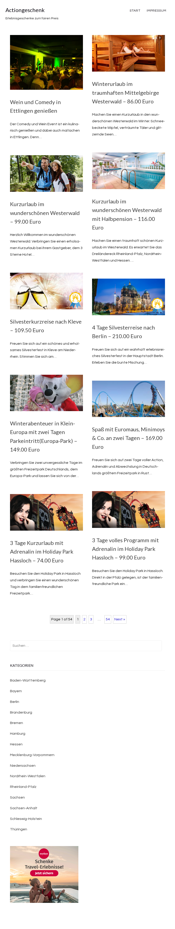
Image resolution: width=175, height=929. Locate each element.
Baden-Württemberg (28, 680)
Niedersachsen (23, 765)
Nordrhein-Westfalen (27, 776)
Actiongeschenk (25, 10)
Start (135, 10)
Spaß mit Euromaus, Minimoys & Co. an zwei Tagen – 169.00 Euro (128, 438)
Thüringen (18, 829)
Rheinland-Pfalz (23, 787)
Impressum (156, 10)
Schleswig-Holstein (26, 819)
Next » (119, 619)
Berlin (14, 702)
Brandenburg (21, 712)
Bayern (16, 691)
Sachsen (17, 797)
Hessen (16, 744)
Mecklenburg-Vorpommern (32, 755)
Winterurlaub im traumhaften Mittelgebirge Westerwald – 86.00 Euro (125, 92)
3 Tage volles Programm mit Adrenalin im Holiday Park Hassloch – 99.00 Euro (125, 549)
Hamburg (17, 733)
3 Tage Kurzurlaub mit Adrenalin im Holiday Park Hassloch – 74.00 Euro (41, 551)
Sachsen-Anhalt (23, 808)
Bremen (16, 723)
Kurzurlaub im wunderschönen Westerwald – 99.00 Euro (45, 213)
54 (108, 619)
